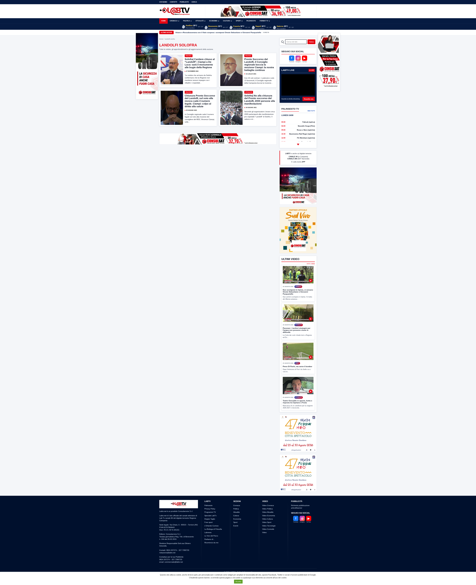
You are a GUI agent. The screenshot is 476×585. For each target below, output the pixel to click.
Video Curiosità (268, 538)
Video (264, 542)
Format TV (264, 21)
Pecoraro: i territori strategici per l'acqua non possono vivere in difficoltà (296, 330)
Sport (238, 21)
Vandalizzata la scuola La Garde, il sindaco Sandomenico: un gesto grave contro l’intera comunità (216, 32)
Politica (186, 21)
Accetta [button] (238, 582)
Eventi (235, 535)
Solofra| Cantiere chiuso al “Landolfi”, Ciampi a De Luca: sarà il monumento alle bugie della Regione (200, 63)
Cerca (194, 2)
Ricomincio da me (211, 552)
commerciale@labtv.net (173, 571)
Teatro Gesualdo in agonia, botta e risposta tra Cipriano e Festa (297, 402)
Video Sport (266, 532)
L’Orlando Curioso (211, 535)
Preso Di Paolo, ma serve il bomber (297, 366)
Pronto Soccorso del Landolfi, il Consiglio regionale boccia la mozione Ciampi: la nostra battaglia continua (259, 64)
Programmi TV (210, 521)
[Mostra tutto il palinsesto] (298, 144)
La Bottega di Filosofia (213, 538)
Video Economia (268, 525)
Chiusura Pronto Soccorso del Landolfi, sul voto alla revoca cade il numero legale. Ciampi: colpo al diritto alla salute (200, 101)
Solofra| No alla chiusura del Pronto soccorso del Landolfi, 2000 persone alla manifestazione (259, 99)
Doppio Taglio (209, 528)
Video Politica (267, 518)
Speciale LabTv (210, 525)
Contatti (173, 2)
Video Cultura (267, 528)
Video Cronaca (268, 515)
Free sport (208, 532)
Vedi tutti (311, 111)
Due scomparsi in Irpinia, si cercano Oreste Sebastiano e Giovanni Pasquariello (298, 292)
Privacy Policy (209, 518)
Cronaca (174, 21)
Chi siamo (163, 2)
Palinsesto (251, 21)
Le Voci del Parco (211, 545)
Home (163, 21)
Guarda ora (308, 99)
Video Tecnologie (269, 535)
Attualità (199, 21)
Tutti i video (311, 263)
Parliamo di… (209, 548)
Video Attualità (267, 521)
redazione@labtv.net (167, 562)
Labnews (207, 542)
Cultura (226, 21)
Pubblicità (184, 2)
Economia (213, 21)
